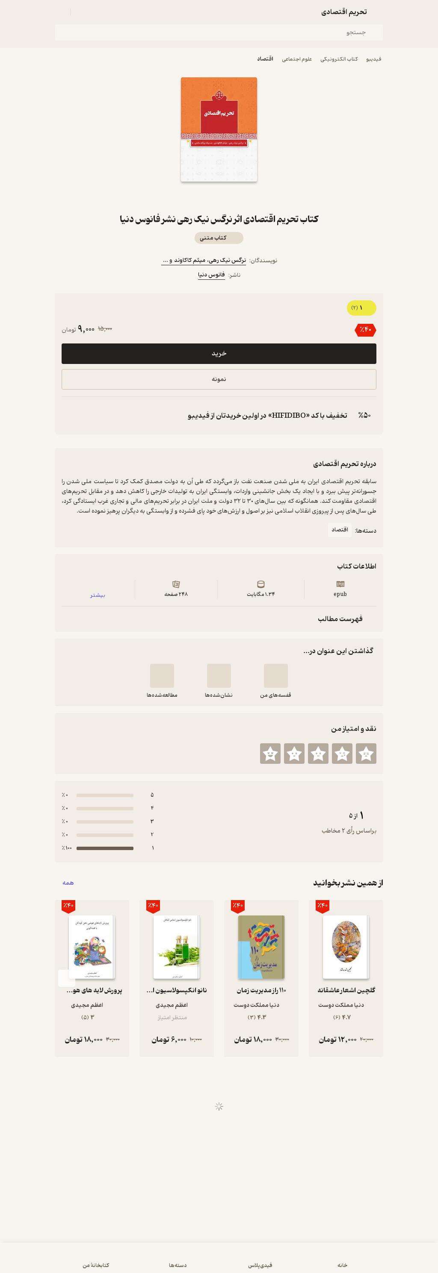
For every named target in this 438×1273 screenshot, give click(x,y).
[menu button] (60, 12)
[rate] (366, 753)
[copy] (70, 415)
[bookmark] (239, 196)
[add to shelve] (276, 676)
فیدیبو (374, 59)
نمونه (219, 379)
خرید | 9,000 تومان (219, 1261)
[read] (162, 676)
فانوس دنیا (211, 274)
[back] (378, 12)
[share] (198, 196)
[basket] (81, 12)
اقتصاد (265, 59)
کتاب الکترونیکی (339, 59)
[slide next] (66, 978)
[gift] (219, 196)
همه (68, 883)
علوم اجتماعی (297, 59)
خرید (219, 353)
